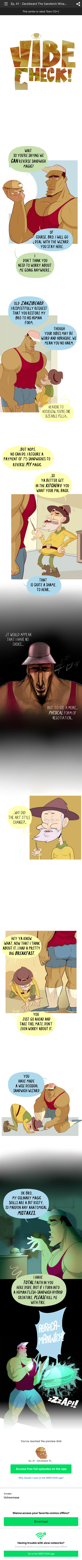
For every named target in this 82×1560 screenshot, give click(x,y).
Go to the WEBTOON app (41, 1553)
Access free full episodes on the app (41, 1469)
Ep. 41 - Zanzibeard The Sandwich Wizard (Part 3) (39, 4)
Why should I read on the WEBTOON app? (41, 1477)
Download (41, 1521)
